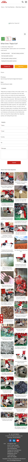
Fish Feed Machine (9, 7)
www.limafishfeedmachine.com (10, 34)
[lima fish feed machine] (14, 23)
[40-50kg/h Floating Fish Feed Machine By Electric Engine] (20, 339)
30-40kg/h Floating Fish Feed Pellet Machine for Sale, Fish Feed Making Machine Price (7, 374)
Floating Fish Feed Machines (14, 450)
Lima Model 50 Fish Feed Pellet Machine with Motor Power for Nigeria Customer (21, 222)
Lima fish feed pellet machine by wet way (21, 298)
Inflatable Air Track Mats (13, 451)
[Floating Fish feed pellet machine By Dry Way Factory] (7, 415)
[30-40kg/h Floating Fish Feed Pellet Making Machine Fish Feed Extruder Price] (7, 400)
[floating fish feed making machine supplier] (20, 176)
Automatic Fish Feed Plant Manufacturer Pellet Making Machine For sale (7, 338)
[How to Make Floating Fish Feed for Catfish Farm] (7, 178)
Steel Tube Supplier (12, 456)
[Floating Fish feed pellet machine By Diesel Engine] (7, 244)
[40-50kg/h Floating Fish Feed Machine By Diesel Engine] (7, 196)
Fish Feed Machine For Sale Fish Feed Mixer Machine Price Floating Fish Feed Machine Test (7, 286)
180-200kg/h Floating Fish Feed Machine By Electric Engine (21, 428)
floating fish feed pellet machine (8, 61)
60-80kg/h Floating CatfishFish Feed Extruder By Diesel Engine (7, 236)
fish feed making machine (18, 53)
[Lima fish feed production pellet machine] (20, 355)
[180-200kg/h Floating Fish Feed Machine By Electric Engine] (20, 419)
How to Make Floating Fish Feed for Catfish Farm (7, 187)
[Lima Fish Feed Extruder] (8, 2)
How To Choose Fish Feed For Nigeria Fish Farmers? (11, 78)
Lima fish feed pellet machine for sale (7, 391)
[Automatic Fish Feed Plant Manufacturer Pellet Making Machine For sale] (7, 330)
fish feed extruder (5, 53)
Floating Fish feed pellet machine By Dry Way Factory (7, 419)
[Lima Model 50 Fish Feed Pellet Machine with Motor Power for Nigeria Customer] (20, 211)
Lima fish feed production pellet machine (21, 362)
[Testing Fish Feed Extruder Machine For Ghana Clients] (20, 307)
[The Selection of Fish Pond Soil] (20, 242)
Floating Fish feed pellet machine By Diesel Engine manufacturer (7, 219)
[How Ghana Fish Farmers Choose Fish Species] (20, 387)
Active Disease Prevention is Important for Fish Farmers (7, 356)
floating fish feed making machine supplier (21, 182)
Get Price (20, 66)
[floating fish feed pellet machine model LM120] (20, 258)
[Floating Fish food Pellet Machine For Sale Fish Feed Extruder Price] (20, 192)
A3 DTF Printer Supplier (13, 445)
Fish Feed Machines (12, 448)
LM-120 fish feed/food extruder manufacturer (21, 233)
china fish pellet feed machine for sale (21, 330)
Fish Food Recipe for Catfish (6, 84)
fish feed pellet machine (7, 55)
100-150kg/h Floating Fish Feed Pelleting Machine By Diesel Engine (7, 303)
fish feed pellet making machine (8, 58)
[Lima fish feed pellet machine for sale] (7, 383)
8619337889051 (17, 437)
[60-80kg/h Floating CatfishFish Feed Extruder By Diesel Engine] (7, 228)
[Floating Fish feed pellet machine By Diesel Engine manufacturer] (7, 212)
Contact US (7, 66)
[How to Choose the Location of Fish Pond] (7, 260)
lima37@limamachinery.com (15, 435)
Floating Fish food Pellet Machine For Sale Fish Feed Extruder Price (21, 200)
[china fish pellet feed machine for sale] (20, 323)
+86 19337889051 (15, 434)
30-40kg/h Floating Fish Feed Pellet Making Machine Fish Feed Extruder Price (7, 409)
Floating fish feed (21, 379)
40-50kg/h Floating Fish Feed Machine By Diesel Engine (7, 204)
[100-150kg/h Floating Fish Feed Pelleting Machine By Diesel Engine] (7, 295)
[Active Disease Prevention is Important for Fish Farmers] (7, 347)
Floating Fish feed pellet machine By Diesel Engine (7, 251)
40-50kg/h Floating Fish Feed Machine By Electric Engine (21, 347)
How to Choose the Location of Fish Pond (7, 268)
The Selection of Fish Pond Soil (20, 251)
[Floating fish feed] (20, 371)
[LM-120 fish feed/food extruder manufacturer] (20, 228)
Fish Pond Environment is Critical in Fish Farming (7, 321)
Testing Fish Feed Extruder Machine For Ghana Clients (20, 315)
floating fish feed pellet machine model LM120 (20, 265)
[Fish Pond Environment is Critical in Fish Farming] (7, 312)
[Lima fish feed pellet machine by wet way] (20, 282)
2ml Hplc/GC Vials (11, 443)
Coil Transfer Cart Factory (13, 446)
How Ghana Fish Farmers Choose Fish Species (21, 396)
